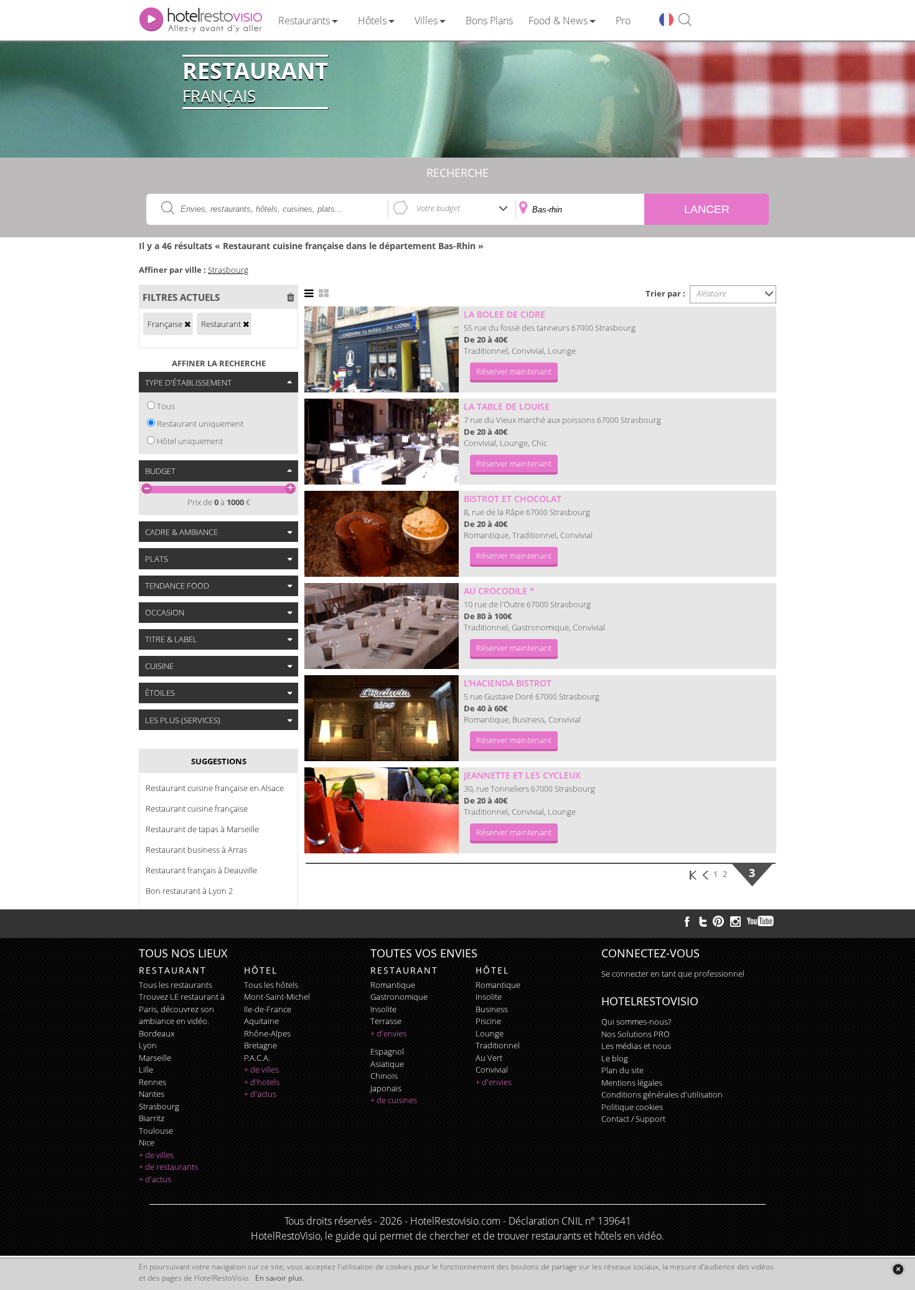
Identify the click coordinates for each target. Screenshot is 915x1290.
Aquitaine (261, 1021)
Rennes (152, 1082)
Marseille (155, 1057)
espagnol (387, 1051)
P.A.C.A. (257, 1057)
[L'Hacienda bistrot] (381, 718)
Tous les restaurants (175, 984)
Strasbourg (228, 269)
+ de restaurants (168, 1166)
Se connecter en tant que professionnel (672, 973)
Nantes (151, 1093)
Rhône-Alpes (267, 1033)
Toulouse (156, 1130)
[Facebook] (687, 921)
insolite (383, 1009)
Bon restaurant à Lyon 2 (189, 890)
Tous (166, 406)
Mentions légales (631, 1082)
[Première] (693, 874)
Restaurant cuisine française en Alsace (215, 788)
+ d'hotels (261, 1082)
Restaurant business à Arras (196, 849)
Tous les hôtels (271, 984)
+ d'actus (155, 1179)
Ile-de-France (267, 1009)
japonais (385, 1088)
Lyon (148, 1045)
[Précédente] (706, 874)
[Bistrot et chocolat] (381, 534)
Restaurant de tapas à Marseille (202, 829)
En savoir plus (279, 1278)
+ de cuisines (393, 1100)
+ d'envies (388, 1033)
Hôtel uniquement (190, 441)
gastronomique (399, 996)
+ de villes (156, 1154)
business (492, 1009)
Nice (146, 1142)
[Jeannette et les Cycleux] (381, 810)
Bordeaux (156, 1033)
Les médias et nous (636, 1045)
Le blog (614, 1058)
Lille (146, 1069)
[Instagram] (735, 923)
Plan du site (622, 1070)
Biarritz (151, 1118)
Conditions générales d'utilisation (662, 1094)
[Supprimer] (187, 324)
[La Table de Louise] (381, 442)
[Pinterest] (718, 921)
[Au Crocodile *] (381, 626)
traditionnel (498, 1045)
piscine (488, 1021)
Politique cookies (632, 1106)
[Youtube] (761, 921)
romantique (392, 984)
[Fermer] (898, 1269)
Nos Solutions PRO (635, 1034)
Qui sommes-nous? (636, 1021)
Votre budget (438, 208)
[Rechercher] (685, 20)
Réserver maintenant (513, 371)
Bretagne (260, 1045)
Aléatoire (711, 293)
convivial (492, 1069)
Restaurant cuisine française (197, 808)
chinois (384, 1075)
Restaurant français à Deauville (201, 870)
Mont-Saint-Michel (277, 996)
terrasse (385, 1021)
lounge (490, 1033)
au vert (489, 1057)
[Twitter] (703, 921)
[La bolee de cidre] (381, 349)
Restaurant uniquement (200, 423)
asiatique (387, 1063)
